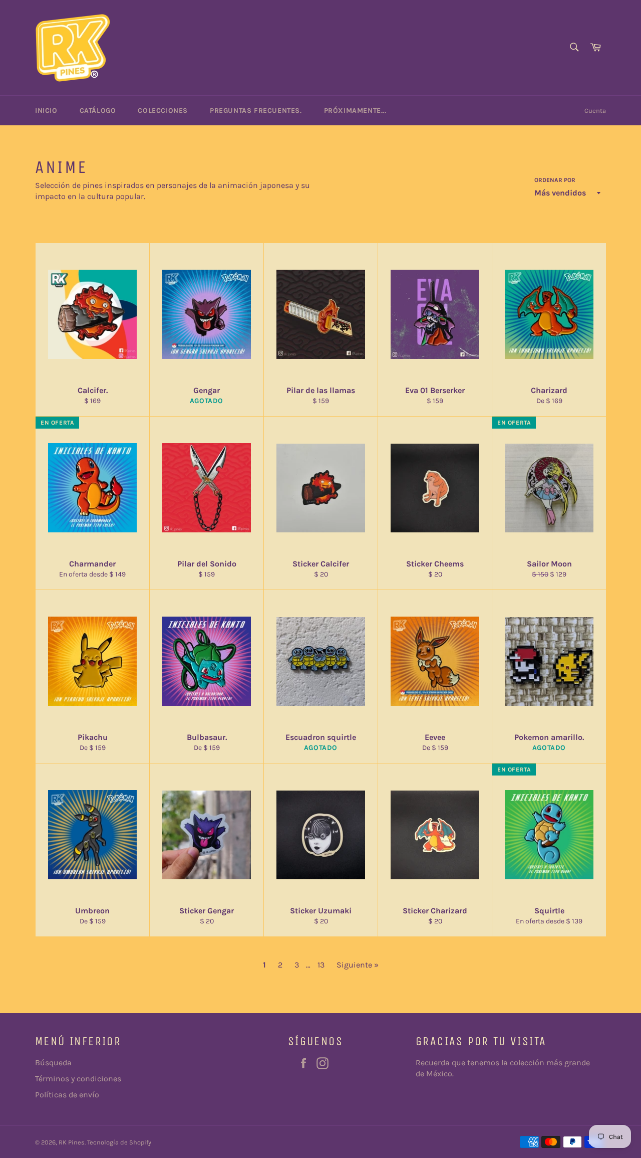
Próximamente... (355, 110)
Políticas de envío (67, 1094)
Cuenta (595, 110)
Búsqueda (53, 1062)
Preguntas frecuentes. (256, 110)
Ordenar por (554, 179)
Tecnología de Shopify (119, 1142)
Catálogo (98, 110)
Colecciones (163, 110)
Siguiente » (358, 965)
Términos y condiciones (78, 1078)
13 (321, 965)
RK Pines (72, 1142)
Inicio (46, 110)
